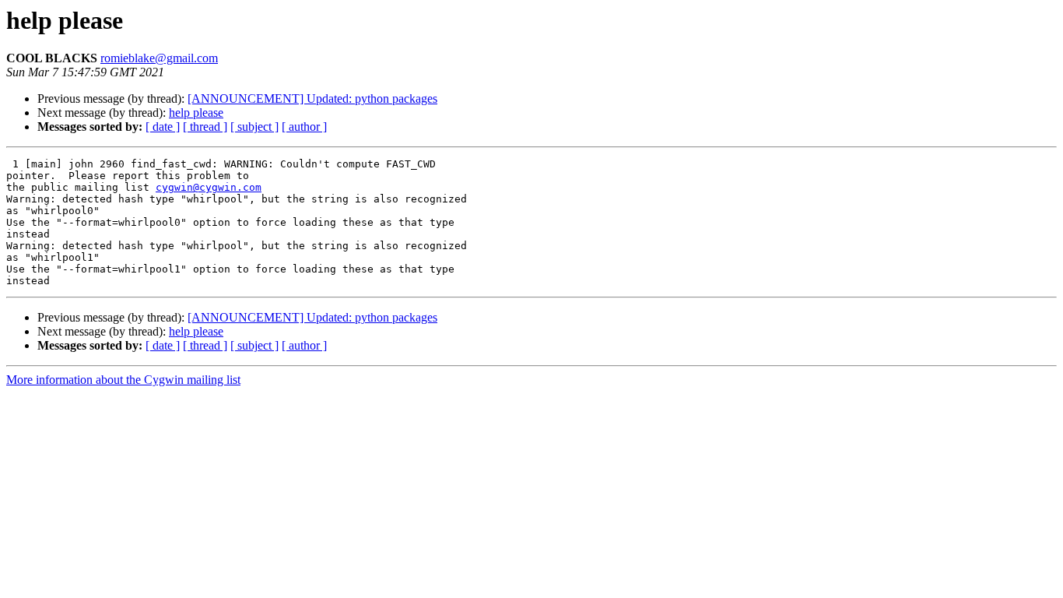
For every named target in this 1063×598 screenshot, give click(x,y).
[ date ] (163, 126)
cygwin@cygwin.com (208, 187)
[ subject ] (254, 126)
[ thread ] (205, 126)
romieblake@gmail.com (159, 58)
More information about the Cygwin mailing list (123, 379)
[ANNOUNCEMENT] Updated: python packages (312, 98)
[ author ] (304, 126)
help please (196, 112)
